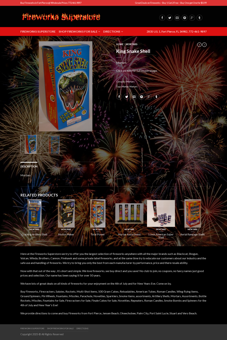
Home (119, 44)
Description (28, 166)
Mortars (131, 44)
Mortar (125, 86)
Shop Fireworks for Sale (78, 31)
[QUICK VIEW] (34, 213)
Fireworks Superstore (38, 31)
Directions (111, 31)
